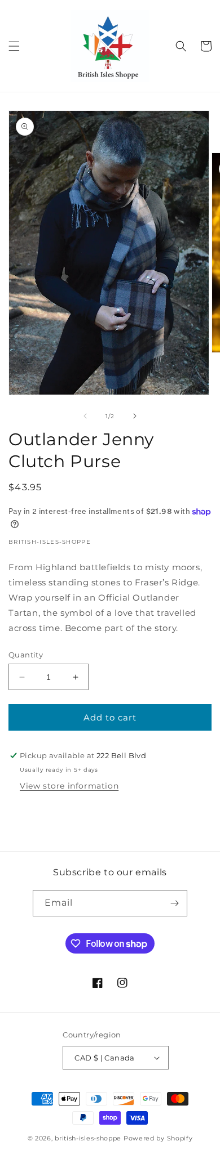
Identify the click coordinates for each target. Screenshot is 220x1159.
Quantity (25, 654)
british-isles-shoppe (88, 1138)
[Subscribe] (174, 903)
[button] (14, 46)
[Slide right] (134, 416)
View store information (69, 786)
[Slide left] (85, 416)
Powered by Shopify (158, 1138)
